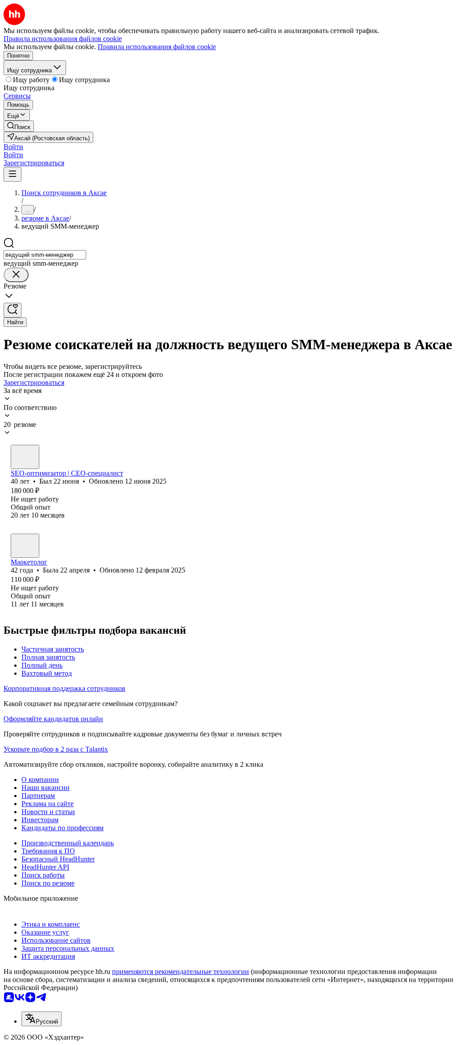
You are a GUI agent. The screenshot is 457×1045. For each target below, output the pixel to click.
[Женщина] (25, 546)
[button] (13, 146)
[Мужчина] (25, 457)
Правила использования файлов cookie (157, 46)
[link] (19, 126)
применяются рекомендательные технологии (180, 971)
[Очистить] (16, 275)
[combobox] (45, 254)
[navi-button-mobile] (12, 174)
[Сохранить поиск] (12, 310)
